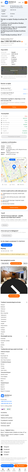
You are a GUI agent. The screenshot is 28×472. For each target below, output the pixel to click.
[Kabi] (25, 44)
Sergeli (2, 323)
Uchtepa (3, 329)
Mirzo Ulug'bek (4, 313)
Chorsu (2, 366)
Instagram (6, 452)
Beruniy (2, 364)
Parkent (2, 327)
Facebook (6, 449)
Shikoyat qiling (6, 235)
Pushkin (2, 353)
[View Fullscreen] (24, 180)
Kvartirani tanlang (14, 207)
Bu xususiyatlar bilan (16, 263)
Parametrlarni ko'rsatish (14, 136)
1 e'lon (24, 89)
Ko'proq (5, 225)
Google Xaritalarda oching (7, 143)
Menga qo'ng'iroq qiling (7, 465)
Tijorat (2, 342)
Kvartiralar (3, 338)
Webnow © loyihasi (6, 418)
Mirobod (3, 311)
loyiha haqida (5, 415)
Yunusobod (3, 319)
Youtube (5, 454)
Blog (2, 347)
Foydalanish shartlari (7, 420)
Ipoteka (2, 344)
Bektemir (3, 306)
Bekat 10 (3, 389)
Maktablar (21, 184)
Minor (2, 380)
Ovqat (5, 184)
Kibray (2, 334)
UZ (23, 2)
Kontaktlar (21, 465)
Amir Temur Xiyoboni (6, 360)
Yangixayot (3, 321)
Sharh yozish (6, 245)
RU (4, 409)
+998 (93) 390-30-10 (6, 403)
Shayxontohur (4, 325)
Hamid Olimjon (4, 357)
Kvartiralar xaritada (5, 340)
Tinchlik (2, 368)
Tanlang (14, 107)
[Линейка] (25, 173)
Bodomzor (3, 378)
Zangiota (3, 331)
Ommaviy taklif (5, 425)
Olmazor (3, 304)
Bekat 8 (2, 384)
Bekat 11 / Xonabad (5, 391)
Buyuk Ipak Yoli (4, 355)
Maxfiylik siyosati (6, 423)
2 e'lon (24, 93)
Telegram (6, 447)
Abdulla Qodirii (4, 374)
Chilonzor (3, 309)
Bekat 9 (2, 387)
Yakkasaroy (3, 315)
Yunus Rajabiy (4, 376)
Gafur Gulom (4, 370)
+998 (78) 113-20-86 (6, 401)
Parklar (13, 184)
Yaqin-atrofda (5, 263)
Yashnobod (3, 317)
